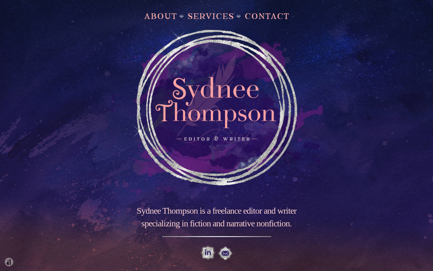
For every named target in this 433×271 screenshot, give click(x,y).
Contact (267, 15)
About (160, 15)
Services (211, 15)
